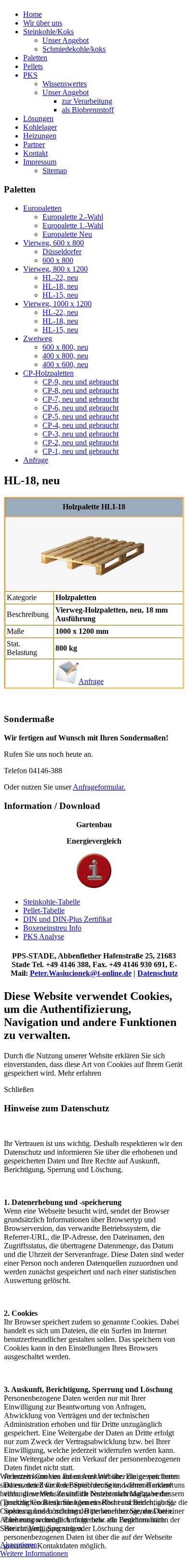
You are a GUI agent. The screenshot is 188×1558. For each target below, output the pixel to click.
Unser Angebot (65, 40)
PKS (30, 75)
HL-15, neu (60, 295)
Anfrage (35, 460)
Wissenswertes (64, 84)
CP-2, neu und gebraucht (80, 442)
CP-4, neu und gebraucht (80, 425)
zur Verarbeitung (87, 101)
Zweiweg (37, 338)
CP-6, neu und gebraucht (80, 408)
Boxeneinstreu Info (52, 928)
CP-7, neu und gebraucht (80, 399)
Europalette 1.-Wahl (72, 225)
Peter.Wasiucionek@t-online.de (81, 973)
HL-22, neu (60, 277)
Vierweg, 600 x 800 (53, 243)
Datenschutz (157, 973)
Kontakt (35, 153)
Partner (34, 144)
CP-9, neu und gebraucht (80, 382)
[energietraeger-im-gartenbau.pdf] (94, 885)
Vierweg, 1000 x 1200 (57, 304)
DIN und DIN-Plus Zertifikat (67, 919)
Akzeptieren (18, 1545)
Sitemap (54, 170)
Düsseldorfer (61, 251)
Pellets (33, 66)
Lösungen (38, 118)
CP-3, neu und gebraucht (80, 434)
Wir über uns (42, 23)
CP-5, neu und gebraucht (80, 416)
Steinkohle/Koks (48, 31)
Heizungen (39, 136)
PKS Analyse (43, 936)
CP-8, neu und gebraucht (80, 390)
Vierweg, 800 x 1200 (55, 269)
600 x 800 (57, 260)
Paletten (35, 58)
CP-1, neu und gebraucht (80, 451)
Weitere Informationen (34, 1553)
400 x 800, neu (65, 356)
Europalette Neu (67, 234)
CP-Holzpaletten (48, 373)
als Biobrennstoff (88, 110)
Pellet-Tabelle (44, 910)
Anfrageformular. (99, 787)
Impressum (39, 162)
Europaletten (42, 208)
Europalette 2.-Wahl (72, 217)
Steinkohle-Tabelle (51, 902)
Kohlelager (40, 127)
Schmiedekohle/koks (74, 49)
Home (32, 14)
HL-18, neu (60, 286)
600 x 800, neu (65, 347)
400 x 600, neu (65, 364)
